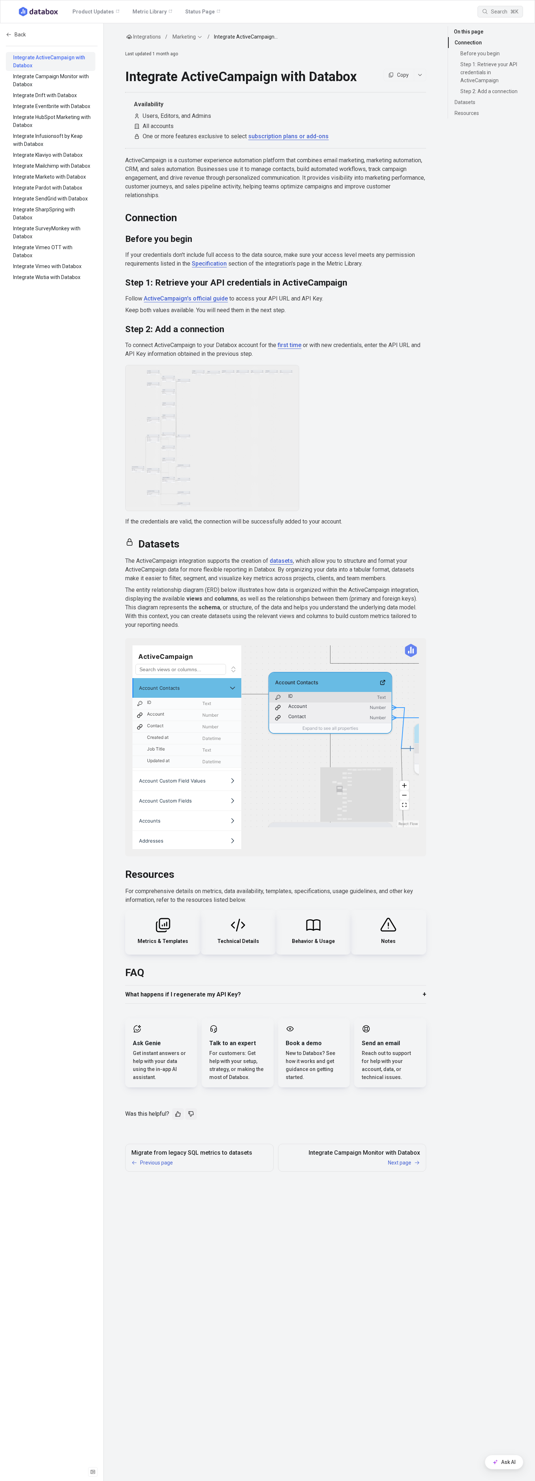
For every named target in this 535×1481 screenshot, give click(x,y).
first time (289, 345)
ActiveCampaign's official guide (186, 298)
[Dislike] (191, 1114)
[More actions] (420, 75)
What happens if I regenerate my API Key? (183, 994)
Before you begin (480, 53)
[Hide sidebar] (93, 1472)
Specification (209, 263)
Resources (467, 113)
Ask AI (508, 1462)
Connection (468, 42)
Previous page (156, 1163)
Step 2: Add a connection (489, 91)
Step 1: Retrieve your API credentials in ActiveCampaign (488, 72)
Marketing (184, 37)
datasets (281, 560)
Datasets (465, 102)
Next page (399, 1163)
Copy (403, 75)
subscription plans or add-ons (288, 136)
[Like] (178, 1114)
